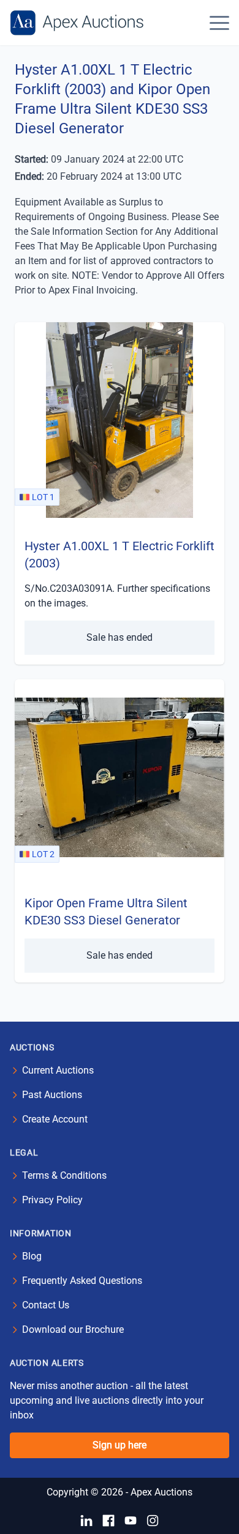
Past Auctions (52, 1095)
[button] (219, 22)
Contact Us (45, 1305)
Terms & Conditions (64, 1175)
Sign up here (119, 1445)
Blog (32, 1256)
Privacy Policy (52, 1200)
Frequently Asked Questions (82, 1280)
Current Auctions (58, 1070)
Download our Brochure (73, 1329)
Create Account (55, 1119)
